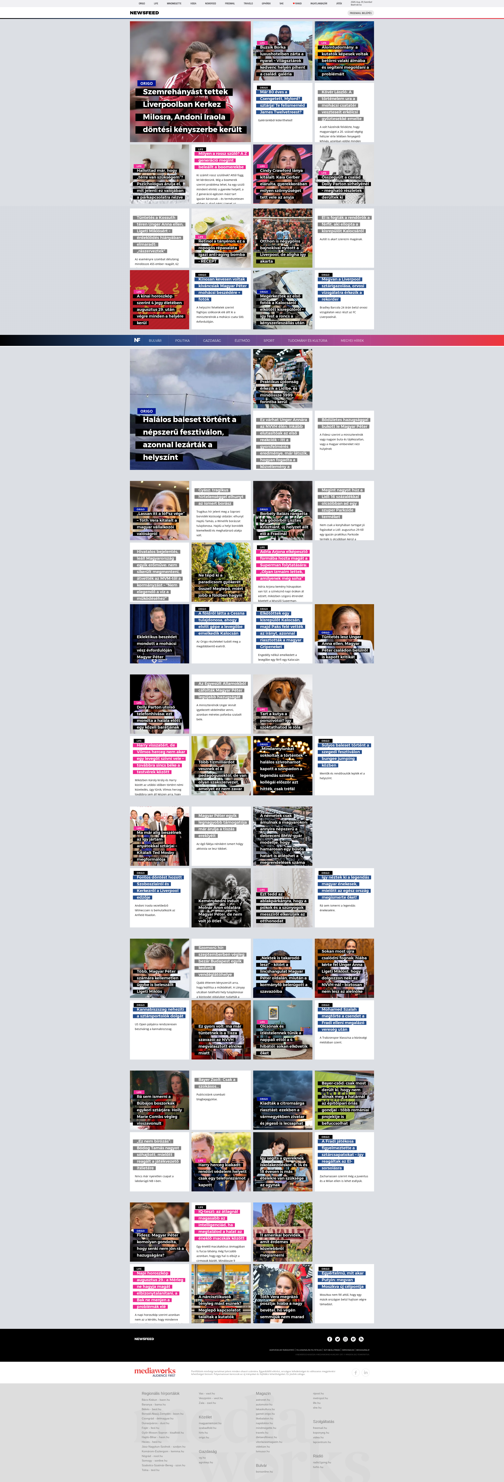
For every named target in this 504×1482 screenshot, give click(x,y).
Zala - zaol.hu (207, 1402)
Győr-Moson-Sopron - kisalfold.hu (163, 1432)
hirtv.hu (203, 1432)
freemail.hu (320, 1427)
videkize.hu (263, 1446)
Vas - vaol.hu (207, 1393)
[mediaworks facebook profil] (356, 1372)
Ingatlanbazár (318, 3)
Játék (339, 3)
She (282, 3)
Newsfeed (210, 3)
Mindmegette (174, 3)
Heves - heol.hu (151, 1441)
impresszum (348, 1350)
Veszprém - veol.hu (211, 1398)
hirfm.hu (318, 1467)
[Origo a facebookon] (329, 1339)
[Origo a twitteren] (337, 1339)
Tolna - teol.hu (150, 1470)
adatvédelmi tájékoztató (281, 1350)
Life (156, 3)
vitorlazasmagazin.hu (269, 1441)
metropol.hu (320, 1398)
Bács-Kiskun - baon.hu (156, 1399)
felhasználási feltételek (309, 1350)
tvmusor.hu (263, 1451)
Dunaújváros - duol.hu (155, 1423)
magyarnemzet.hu (210, 1423)
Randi (298, 3)
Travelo (248, 3)
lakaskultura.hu (265, 1409)
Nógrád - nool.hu (152, 1456)
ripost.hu (318, 1393)
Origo (142, 3)
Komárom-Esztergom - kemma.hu (163, 1451)
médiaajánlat (363, 1350)
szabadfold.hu (207, 1427)
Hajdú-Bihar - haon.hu (155, 1437)
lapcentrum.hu (322, 1442)
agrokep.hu (206, 1462)
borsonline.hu (264, 1471)
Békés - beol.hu (151, 1409)
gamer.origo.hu (265, 1413)
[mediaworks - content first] (154, 1372)
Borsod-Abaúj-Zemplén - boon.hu (162, 1413)
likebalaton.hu (264, 1418)
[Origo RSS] (361, 1339)
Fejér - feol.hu (150, 1427)
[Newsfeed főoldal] (144, 1339)
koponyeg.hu (321, 1432)
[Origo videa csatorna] (353, 1339)
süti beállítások (332, 1350)
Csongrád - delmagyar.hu (157, 1418)
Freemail (230, 3)
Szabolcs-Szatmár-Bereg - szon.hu (163, 1465)
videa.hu (318, 1437)
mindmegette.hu (266, 1427)
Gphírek (266, 3)
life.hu (317, 1402)
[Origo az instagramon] (345, 1339)
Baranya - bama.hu (154, 1404)
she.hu (317, 1407)
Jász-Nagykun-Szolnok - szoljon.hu (163, 1446)
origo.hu (204, 1437)
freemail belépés (361, 13)
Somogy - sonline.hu (154, 1460)
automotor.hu (264, 1404)
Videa (193, 3)
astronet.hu (263, 1399)
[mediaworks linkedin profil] (366, 1372)
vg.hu (202, 1457)
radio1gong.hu (322, 1462)
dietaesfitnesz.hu (266, 1437)
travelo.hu (262, 1432)
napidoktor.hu (264, 1423)
